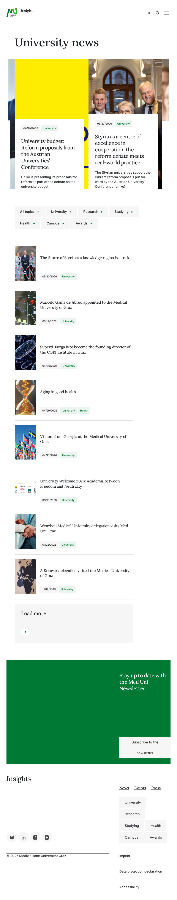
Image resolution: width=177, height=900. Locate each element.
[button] (149, 12)
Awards (82, 223)
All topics (27, 212)
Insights (27, 10)
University (59, 212)
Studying (122, 212)
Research (91, 212)
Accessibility (129, 887)
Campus (53, 223)
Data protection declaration (140, 871)
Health (25, 223)
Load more (33, 613)
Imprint (124, 856)
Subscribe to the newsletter (145, 747)
